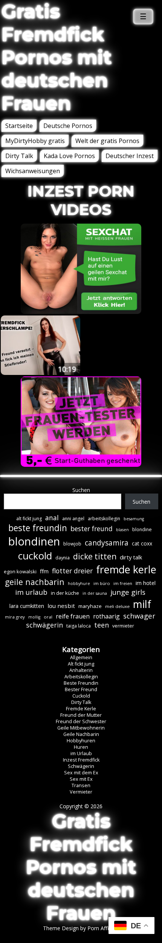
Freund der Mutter (81, 715)
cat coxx (142, 543)
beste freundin (37, 528)
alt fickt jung (29, 518)
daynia (62, 558)
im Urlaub (81, 753)
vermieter (123, 626)
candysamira (106, 543)
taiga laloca (78, 626)
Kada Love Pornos (69, 156)
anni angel (73, 518)
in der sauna (95, 593)
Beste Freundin (81, 683)
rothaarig (106, 616)
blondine (142, 529)
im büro (101, 583)
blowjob (72, 544)
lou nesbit (61, 605)
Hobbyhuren (81, 740)
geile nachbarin (34, 581)
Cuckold (81, 696)
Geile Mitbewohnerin (81, 728)
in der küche (65, 593)
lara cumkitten (26, 605)
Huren (81, 747)
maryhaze (90, 606)
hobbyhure (79, 583)
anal (52, 517)
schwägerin (44, 624)
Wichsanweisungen (32, 171)
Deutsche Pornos (67, 126)
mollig (34, 617)
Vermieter (81, 792)
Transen (81, 785)
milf (142, 604)
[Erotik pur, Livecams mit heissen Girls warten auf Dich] (81, 464)
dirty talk (131, 557)
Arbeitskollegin (81, 676)
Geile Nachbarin (81, 734)
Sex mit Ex (81, 779)
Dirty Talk (19, 156)
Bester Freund (81, 689)
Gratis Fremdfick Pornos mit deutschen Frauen (57, 57)
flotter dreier (72, 570)
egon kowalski (20, 571)
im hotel (146, 583)
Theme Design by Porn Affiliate (81, 928)
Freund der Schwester (81, 721)
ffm (44, 571)
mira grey (15, 617)
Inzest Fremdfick (81, 760)
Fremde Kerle (81, 708)
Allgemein (81, 657)
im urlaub (31, 592)
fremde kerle (126, 569)
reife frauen (73, 616)
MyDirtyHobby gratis (35, 141)
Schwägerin (81, 766)
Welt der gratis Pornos (107, 141)
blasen (122, 529)
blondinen (34, 541)
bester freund (91, 528)
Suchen (81, 490)
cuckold (35, 555)
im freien (122, 583)
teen (101, 624)
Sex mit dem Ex (81, 772)
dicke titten (94, 556)
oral (48, 617)
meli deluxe (117, 606)
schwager (139, 615)
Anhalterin (81, 670)
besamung (134, 518)
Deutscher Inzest (129, 156)
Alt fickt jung (81, 664)
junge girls (127, 592)
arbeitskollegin (104, 518)
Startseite (19, 126)
